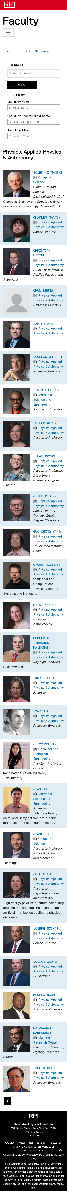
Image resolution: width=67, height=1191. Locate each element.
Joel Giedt (43, 874)
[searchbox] (34, 107)
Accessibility (33, 1150)
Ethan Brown (44, 456)
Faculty (21, 20)
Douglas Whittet (48, 357)
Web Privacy (37, 1142)
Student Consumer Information (33, 1146)
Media (21, 1142)
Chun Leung (43, 291)
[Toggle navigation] (8, 32)
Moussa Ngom (44, 995)
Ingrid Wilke (44, 678)
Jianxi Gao (43, 834)
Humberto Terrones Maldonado (42, 643)
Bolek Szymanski (48, 172)
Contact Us (33, 1135)
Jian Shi (41, 789)
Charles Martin (47, 217)
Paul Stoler (44, 1068)
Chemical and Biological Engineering (45, 754)
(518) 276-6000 (33, 1131)
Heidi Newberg (45, 605)
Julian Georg (45, 962)
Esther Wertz (45, 423)
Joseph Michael (47, 929)
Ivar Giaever (44, 711)
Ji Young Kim (44, 744)
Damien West (44, 324)
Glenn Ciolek (45, 496)
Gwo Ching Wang (47, 532)
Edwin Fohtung (46, 390)
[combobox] (33, 107)
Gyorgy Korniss (47, 565)
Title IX (55, 1142)
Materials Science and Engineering (42, 399)
